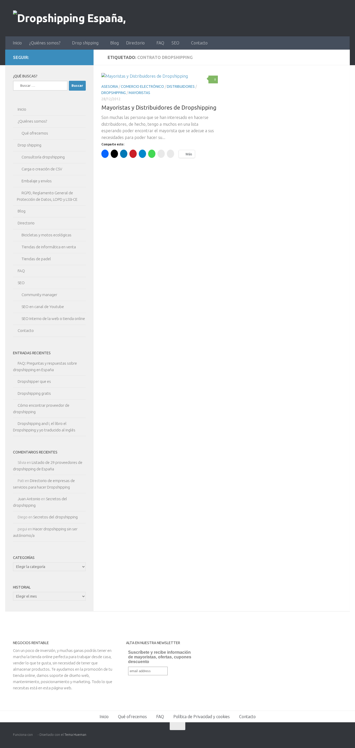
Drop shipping (85, 43)
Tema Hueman (75, 734)
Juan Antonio (29, 499)
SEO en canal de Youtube (43, 306)
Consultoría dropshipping (43, 157)
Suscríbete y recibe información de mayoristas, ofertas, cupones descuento (159, 657)
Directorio (135, 43)
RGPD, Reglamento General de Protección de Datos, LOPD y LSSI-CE (47, 196)
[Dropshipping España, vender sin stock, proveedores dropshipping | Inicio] (84, 18)
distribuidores (181, 86)
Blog (114, 43)
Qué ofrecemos (35, 133)
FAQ (160, 43)
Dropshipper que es (34, 381)
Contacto (199, 43)
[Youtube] (83, 57)
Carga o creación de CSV (42, 169)
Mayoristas (139, 93)
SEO (175, 43)
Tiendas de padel (36, 259)
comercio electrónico (142, 86)
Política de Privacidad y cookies (201, 716)
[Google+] (74, 57)
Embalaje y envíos (37, 181)
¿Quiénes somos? (44, 43)
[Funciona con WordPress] (35, 734)
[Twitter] (58, 57)
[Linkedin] (66, 57)
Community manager (39, 294)
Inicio (17, 43)
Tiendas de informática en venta (49, 247)
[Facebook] (49, 57)
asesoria (109, 86)
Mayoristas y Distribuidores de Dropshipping (158, 107)
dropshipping (113, 93)
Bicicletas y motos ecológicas (46, 235)
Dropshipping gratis (34, 393)
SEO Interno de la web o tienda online (53, 318)
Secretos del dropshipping (55, 517)
